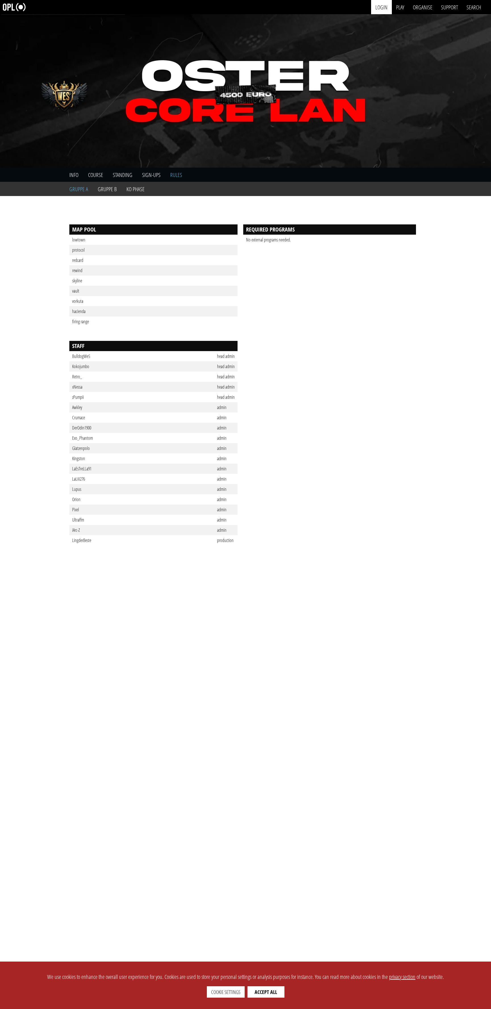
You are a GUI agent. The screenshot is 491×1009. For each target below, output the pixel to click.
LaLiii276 (78, 479)
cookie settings (225, 992)
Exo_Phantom (82, 438)
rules (176, 175)
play (400, 7)
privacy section (402, 977)
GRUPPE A (78, 189)
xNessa (77, 387)
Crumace (78, 417)
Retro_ (77, 377)
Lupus (76, 489)
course (95, 175)
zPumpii (78, 397)
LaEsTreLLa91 (81, 469)
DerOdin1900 (81, 428)
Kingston (78, 458)
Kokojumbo (80, 366)
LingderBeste (81, 540)
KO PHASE (135, 189)
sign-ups (151, 175)
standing (122, 175)
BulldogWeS (81, 356)
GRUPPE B (107, 189)
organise (422, 7)
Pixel (75, 509)
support (449, 7)
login (381, 7)
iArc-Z (76, 530)
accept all (266, 992)
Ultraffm (78, 520)
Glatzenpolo (81, 448)
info (73, 175)
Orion (76, 499)
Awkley (77, 407)
